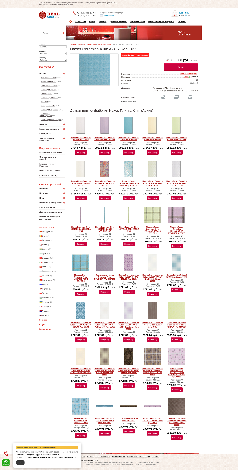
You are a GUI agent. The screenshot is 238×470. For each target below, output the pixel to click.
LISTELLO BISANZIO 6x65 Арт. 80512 (129, 419)
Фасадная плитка (48, 106)
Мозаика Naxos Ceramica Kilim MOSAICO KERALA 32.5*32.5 (152, 230)
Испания (45, 258)
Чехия (44, 315)
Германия (46, 240)
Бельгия (45, 236)
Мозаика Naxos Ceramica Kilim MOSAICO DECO (81, 420)
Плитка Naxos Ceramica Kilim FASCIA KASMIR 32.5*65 (104, 183)
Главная (73, 44)
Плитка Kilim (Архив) (104, 44)
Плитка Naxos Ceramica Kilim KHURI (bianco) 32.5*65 (81, 183)
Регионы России (137, 22)
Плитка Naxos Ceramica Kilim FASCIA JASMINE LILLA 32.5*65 (176, 183)
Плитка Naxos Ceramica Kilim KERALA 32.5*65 (176, 139)
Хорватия (46, 311)
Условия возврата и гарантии (161, 22)
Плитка (79, 44)
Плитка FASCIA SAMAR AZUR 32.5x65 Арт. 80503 (176, 276)
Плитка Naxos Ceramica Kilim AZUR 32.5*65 (128, 139)
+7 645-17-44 (86, 13)
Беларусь (46, 231)
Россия (45, 284)
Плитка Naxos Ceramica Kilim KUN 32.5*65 (81, 139)
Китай (44, 267)
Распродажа (45, 329)
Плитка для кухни (48, 90)
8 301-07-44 (87, 15)
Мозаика (44, 102)
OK (20, 462)
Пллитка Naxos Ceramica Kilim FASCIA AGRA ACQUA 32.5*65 (129, 183)
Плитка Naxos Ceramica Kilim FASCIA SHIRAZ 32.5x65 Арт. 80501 (128, 277)
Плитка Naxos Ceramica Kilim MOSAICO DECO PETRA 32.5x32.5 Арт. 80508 (152, 372)
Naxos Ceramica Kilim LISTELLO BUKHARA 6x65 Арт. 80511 (104, 420)
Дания (44, 245)
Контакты (182, 22)
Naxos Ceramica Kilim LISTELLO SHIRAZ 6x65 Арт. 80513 (153, 420)
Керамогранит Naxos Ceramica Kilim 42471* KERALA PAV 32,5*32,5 (176, 325)
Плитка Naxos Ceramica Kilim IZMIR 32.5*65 (152, 139)
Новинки (102, 22)
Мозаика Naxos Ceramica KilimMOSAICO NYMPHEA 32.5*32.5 (176, 230)
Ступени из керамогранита (46, 115)
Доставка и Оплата (118, 22)
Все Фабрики (46, 66)
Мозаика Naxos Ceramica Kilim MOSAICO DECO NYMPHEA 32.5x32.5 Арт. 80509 (176, 373)
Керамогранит (46, 94)
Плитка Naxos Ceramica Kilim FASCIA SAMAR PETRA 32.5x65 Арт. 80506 (104, 372)
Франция (45, 306)
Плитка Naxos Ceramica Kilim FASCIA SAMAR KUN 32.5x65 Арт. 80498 (104, 325)
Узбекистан (46, 298)
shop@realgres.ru (110, 15)
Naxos (186, 77)
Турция (45, 293)
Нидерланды (47, 271)
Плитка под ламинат (49, 98)
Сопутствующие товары (51, 120)
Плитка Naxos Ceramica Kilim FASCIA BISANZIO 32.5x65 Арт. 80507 (128, 371)
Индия (44, 249)
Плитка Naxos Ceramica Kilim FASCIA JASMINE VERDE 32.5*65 (152, 183)
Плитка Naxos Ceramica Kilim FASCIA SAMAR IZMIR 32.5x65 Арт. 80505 (80, 371)
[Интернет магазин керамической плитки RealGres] (49, 15)
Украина (45, 302)
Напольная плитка (48, 82)
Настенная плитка (55, 37)
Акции (42, 324)
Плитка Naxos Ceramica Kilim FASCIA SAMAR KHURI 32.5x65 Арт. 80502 (152, 278)
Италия (45, 262)
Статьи (92, 22)
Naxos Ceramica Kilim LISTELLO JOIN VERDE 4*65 (129, 229)
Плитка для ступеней (49, 110)
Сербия (45, 289)
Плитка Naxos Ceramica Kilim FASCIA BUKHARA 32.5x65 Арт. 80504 (80, 325)
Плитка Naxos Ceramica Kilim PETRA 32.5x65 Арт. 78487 (152, 325)
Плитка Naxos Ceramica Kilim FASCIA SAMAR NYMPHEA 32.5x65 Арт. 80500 (128, 326)
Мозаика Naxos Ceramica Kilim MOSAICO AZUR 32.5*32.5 (81, 278)
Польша (45, 276)
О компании (80, 22)
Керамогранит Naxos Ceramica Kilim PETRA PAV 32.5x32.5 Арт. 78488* (176, 421)
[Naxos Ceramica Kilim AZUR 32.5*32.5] (94, 69)
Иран (44, 254)
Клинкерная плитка (49, 86)
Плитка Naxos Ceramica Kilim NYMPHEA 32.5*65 (104, 139)
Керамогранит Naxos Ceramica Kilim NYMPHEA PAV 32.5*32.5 (104, 277)
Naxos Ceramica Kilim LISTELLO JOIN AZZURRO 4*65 (104, 229)
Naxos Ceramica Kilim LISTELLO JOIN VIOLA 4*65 (81, 229)
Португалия (47, 280)
